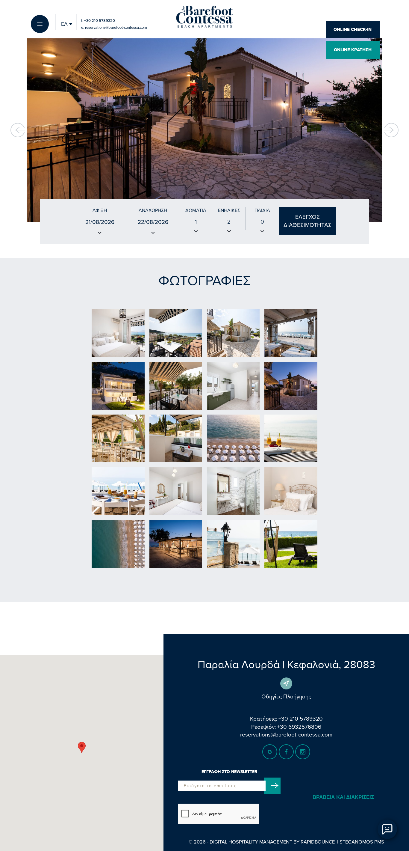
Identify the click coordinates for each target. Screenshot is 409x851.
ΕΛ (65, 24)
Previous (17, 130)
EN (64, 37)
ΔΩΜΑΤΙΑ (195, 210)
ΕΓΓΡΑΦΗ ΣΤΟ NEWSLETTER (229, 772)
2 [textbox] (229, 221)
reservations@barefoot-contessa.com (286, 734)
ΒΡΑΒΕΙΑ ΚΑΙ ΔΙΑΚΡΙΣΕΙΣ (343, 797)
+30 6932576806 (299, 726)
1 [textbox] (196, 221)
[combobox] (196, 226)
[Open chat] (387, 829)
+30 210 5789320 (98, 20)
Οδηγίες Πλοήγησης (286, 696)
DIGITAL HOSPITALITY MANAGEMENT (251, 841)
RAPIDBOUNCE (318, 841)
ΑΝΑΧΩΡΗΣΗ (153, 210)
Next (391, 130)
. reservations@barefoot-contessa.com (114, 27)
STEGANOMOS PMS (362, 841)
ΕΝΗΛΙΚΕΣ (229, 210)
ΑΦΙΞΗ (100, 210)
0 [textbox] (262, 221)
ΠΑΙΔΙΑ (262, 210)
